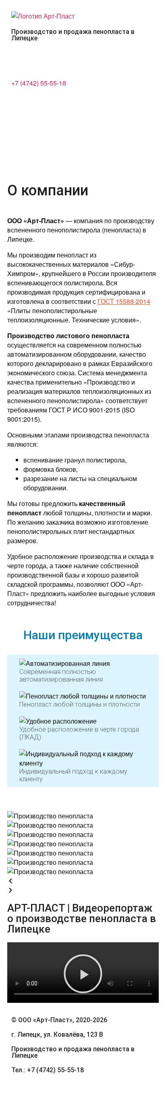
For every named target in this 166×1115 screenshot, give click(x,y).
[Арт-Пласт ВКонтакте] (21, 1092)
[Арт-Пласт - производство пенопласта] (43, 16)
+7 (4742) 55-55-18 (38, 83)
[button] (83, 106)
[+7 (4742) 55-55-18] (21, 60)
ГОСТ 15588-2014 (124, 301)
